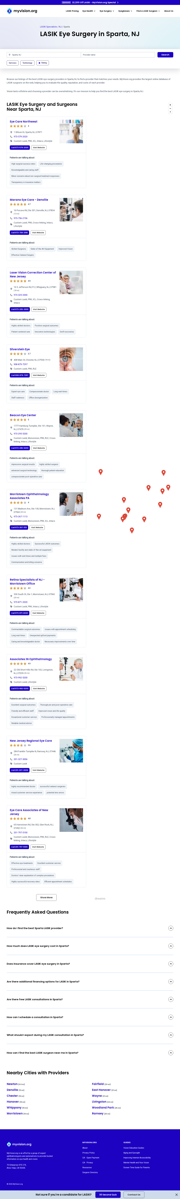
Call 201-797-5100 (19, 847)
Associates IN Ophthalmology (31, 659)
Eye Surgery (106, 11)
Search (165, 54)
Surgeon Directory (90, 1172)
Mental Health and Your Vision (136, 1162)
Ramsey (101, 1113)
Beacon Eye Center (23, 415)
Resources (87, 1167)
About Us (168, 11)
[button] (101, 472)
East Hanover (104, 1090)
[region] (133, 501)
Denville (15, 1090)
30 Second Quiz (108, 1194)
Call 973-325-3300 (19, 309)
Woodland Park (106, 1108)
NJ (60, 26)
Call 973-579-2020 (19, 147)
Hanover (16, 1102)
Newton (16, 1084)
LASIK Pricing (72, 11)
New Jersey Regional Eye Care (31, 741)
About (84, 1148)
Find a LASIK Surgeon (147, 11)
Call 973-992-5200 (19, 688)
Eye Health (88, 11)
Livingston (102, 1102)
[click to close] (176, 1194)
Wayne (100, 1096)
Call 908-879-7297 (19, 375)
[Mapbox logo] (100, 898)
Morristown (18, 1113)
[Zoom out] (170, 108)
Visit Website (39, 147)
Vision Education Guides (133, 1148)
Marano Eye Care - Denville (29, 200)
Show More (46, 897)
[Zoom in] (170, 105)
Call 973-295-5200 (19, 448)
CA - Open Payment (90, 1158)
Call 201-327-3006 (19, 770)
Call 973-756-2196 (19, 232)
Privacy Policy (88, 1153)
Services (12, 63)
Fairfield (101, 1084)
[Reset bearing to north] (170, 112)
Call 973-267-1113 (19, 527)
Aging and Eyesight (131, 1153)
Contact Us (134, 1194)
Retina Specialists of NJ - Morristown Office (27, 582)
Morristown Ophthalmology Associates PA (29, 496)
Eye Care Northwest (23, 121)
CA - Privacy (87, 1162)
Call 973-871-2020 (19, 613)
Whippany (17, 1108)
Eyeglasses (124, 11)
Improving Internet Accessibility (137, 1158)
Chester (15, 1096)
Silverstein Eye (20, 349)
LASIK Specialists (48, 26)
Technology (27, 63)
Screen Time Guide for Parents (136, 1167)
